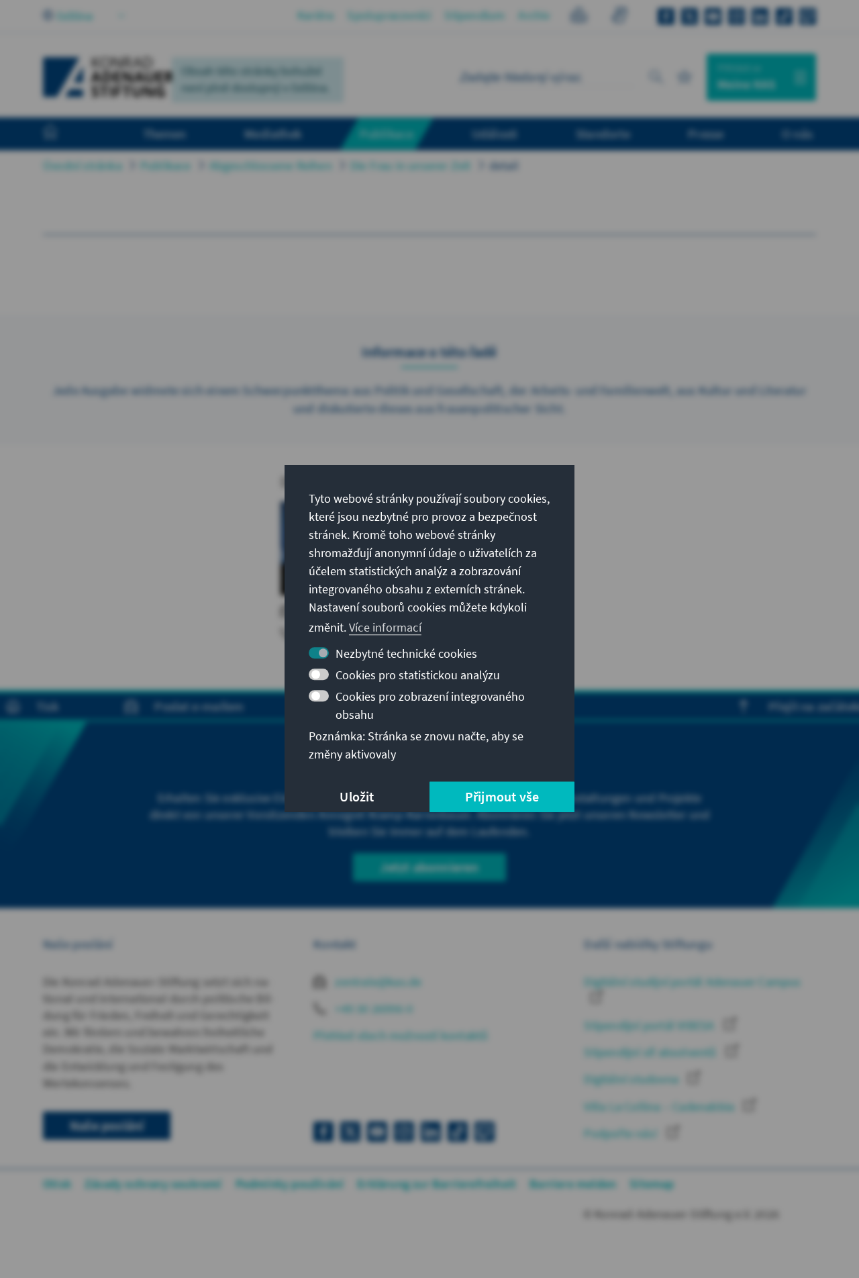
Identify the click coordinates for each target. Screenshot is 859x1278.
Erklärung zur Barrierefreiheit (436, 1183)
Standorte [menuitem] (603, 134)
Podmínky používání (290, 1183)
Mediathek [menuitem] (272, 134)
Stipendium (474, 15)
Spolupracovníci (389, 15)
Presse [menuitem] (705, 134)
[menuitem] (64, 134)
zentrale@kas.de (376, 981)
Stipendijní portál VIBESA (650, 1025)
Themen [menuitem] (165, 134)
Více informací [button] (385, 627)
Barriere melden (572, 1183)
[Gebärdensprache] (619, 17)
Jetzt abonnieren (429, 866)
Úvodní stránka (82, 165)
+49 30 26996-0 (372, 1008)
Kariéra (315, 15)
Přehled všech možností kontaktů (400, 1035)
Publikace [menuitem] (387, 134)
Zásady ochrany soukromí (153, 1183)
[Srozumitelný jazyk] (579, 17)
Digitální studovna (632, 1079)
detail (504, 165)
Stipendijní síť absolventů (651, 1052)
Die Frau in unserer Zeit (410, 165)
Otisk (57, 1183)
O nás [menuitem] (797, 134)
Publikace (165, 165)
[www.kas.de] (108, 77)
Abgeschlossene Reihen (270, 165)
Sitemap (651, 1183)
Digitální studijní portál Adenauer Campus (692, 981)
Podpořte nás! (622, 1133)
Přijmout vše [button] (502, 797)
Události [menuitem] (495, 134)
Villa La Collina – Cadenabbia (660, 1106)
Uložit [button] (357, 797)
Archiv (534, 15)
